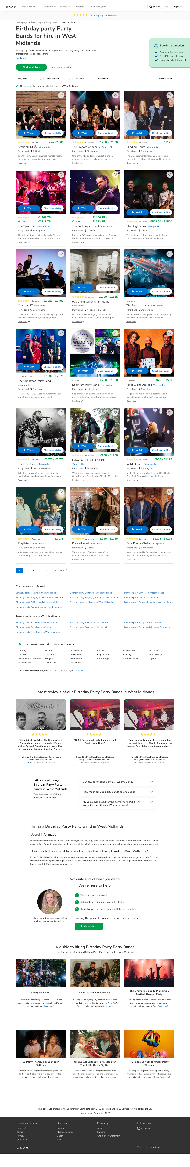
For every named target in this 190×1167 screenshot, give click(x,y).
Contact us (22, 1139)
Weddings (48, 6)
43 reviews (35, 539)
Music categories (65, 1131)
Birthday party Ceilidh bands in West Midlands (38, 602)
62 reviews (89, 539)
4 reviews (76, 380)
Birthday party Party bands (44, 22)
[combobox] (30, 78)
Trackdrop (142, 1147)
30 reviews (89, 142)
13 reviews (35, 142)
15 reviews (89, 297)
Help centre (22, 1128)
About (100, 1128)
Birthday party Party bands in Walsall (88, 627)
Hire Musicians (29, 6)
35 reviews (22, 221)
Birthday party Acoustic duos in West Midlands (39, 607)
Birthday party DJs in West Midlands (142, 597)
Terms (20, 1131)
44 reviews (143, 459)
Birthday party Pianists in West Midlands (36, 592)
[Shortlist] (166, 6)
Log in (176, 6)
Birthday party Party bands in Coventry (89, 622)
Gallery (60, 1135)
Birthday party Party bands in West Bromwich (147, 627)
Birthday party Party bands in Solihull (34, 627)
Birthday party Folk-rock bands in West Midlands (148, 602)
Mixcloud (155, 1147)
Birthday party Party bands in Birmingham (36, 622)
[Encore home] (11, 7)
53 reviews (35, 459)
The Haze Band (94, 757)
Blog (59, 1139)
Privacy (20, 1135)
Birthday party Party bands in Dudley (142, 622)
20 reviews (35, 301)
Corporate (79, 6)
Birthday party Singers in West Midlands (144, 592)
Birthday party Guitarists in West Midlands (91, 592)
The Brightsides (37, 757)
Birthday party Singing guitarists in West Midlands (95, 597)
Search (156, 6)
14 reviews (143, 221)
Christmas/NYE (99, 6)
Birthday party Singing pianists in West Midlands (40, 597)
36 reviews (89, 455)
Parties (63, 6)
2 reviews (130, 301)
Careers (101, 1131)
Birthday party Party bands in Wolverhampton (38, 632)
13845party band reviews (104, 15)
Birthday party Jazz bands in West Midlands (91, 602)
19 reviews (143, 142)
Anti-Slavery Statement (108, 1135)
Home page (21, 22)
